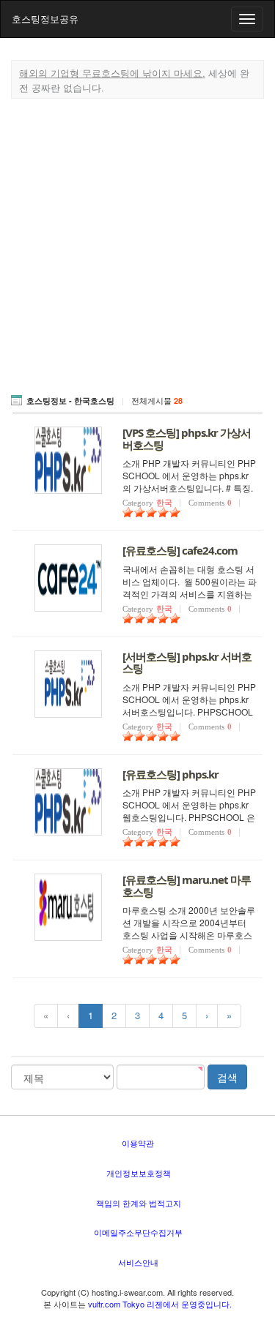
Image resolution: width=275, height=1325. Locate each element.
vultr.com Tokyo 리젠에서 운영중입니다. (160, 1304)
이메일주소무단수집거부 (138, 1232)
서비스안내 (138, 1262)
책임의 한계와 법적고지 (138, 1203)
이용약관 (138, 1143)
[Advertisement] (137, 243)
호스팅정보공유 (45, 19)
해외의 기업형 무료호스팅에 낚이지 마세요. (112, 73)
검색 (227, 1077)
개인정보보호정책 (138, 1173)
